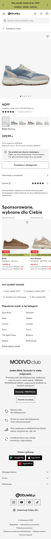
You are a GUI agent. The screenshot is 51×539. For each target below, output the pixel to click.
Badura (29, 335)
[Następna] (48, 5)
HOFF (6, 104)
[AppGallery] (25, 463)
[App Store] (34, 457)
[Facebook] (29, 502)
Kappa (5, 340)
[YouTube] (22, 502)
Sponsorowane (7, 218)
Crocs (28, 329)
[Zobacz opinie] (48, 183)
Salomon (30, 312)
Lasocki (29, 324)
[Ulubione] (41, 14)
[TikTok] (37, 502)
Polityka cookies (39, 531)
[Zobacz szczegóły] (48, 175)
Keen (4, 318)
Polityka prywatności (24, 528)
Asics (4, 329)
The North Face (9, 335)
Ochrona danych (25, 535)
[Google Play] (17, 457)
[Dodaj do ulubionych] (48, 36)
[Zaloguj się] (35, 14)
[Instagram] (14, 502)
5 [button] (16, 111)
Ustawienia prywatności (29, 524)
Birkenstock (31, 340)
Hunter (5, 324)
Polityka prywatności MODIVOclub (17, 531)
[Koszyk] (47, 14)
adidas (29, 318)
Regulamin (14, 524)
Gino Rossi (6, 312)
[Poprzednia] (3, 5)
